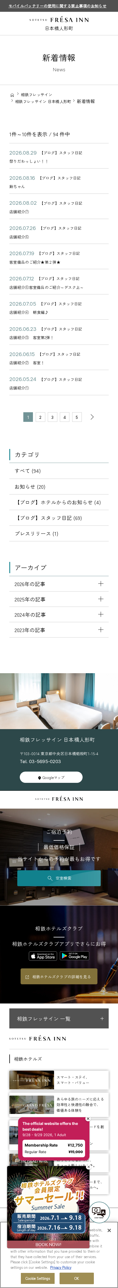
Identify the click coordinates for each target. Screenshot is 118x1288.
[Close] (109, 1230)
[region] (59, 1255)
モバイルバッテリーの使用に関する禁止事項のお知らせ (57, 5)
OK (76, 1278)
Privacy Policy (60, 1267)
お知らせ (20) (30, 486)
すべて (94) (28, 470)
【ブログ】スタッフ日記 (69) (48, 517)
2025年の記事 (30, 599)
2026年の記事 (30, 583)
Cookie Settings (38, 1278)
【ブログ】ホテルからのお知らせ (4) (58, 502)
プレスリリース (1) (36, 533)
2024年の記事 (30, 614)
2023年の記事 (30, 629)
